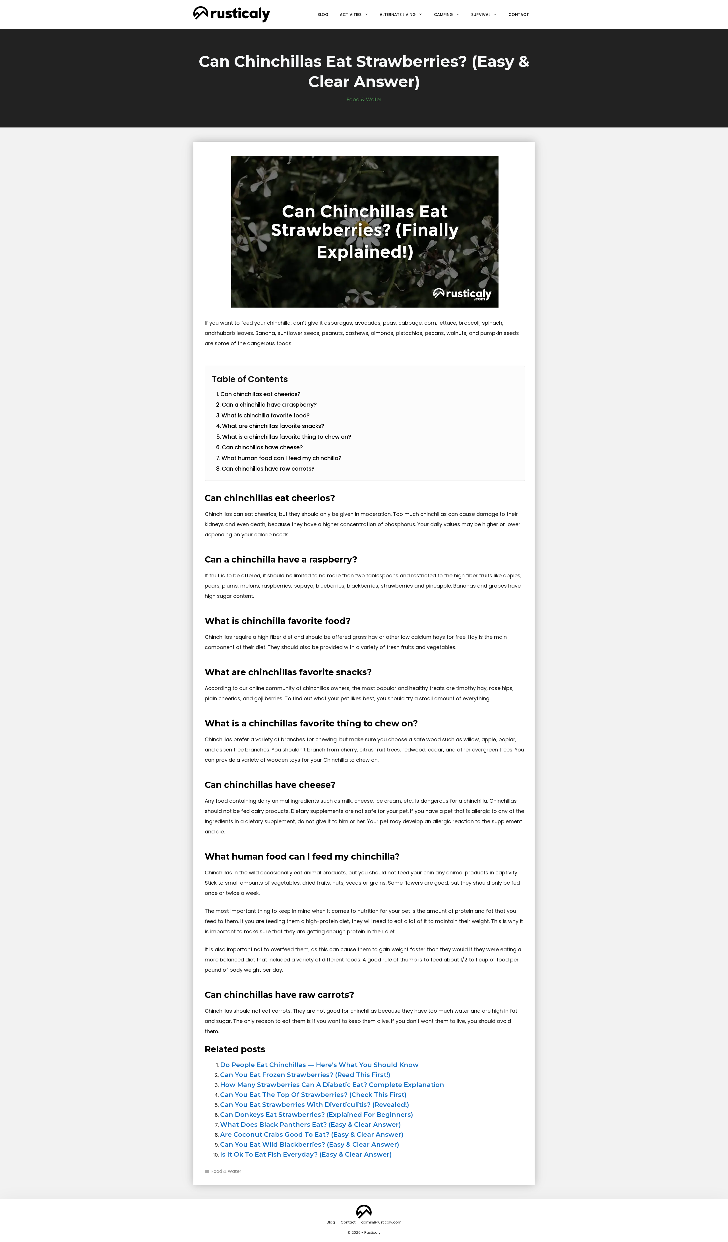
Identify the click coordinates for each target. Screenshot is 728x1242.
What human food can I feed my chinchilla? (282, 458)
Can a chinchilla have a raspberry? (269, 405)
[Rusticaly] (231, 14)
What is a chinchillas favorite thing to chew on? (286, 437)
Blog (322, 14)
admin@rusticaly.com (381, 1222)
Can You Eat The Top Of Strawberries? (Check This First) (313, 1095)
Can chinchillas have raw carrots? (268, 469)
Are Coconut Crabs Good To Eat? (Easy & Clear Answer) (312, 1134)
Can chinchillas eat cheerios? (260, 394)
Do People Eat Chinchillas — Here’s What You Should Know (319, 1065)
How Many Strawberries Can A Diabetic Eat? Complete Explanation (332, 1085)
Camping (443, 14)
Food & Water (364, 99)
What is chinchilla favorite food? (266, 415)
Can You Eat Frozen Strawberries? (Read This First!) (305, 1075)
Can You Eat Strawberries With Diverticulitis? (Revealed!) (314, 1105)
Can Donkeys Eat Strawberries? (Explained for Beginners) (316, 1115)
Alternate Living (398, 14)
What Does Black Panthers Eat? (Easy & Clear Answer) (310, 1124)
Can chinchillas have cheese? (262, 447)
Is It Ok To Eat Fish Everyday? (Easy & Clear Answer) (306, 1154)
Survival (480, 14)
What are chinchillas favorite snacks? (273, 426)
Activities (350, 14)
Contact (518, 14)
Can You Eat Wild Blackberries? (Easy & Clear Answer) (309, 1144)
